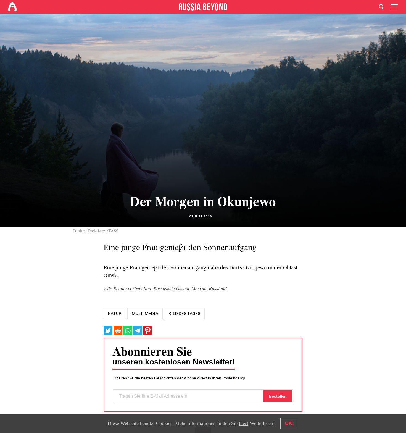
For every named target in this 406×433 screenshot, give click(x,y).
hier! (243, 423)
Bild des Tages (184, 313)
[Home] (12, 7)
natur (115, 313)
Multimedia (145, 313)
